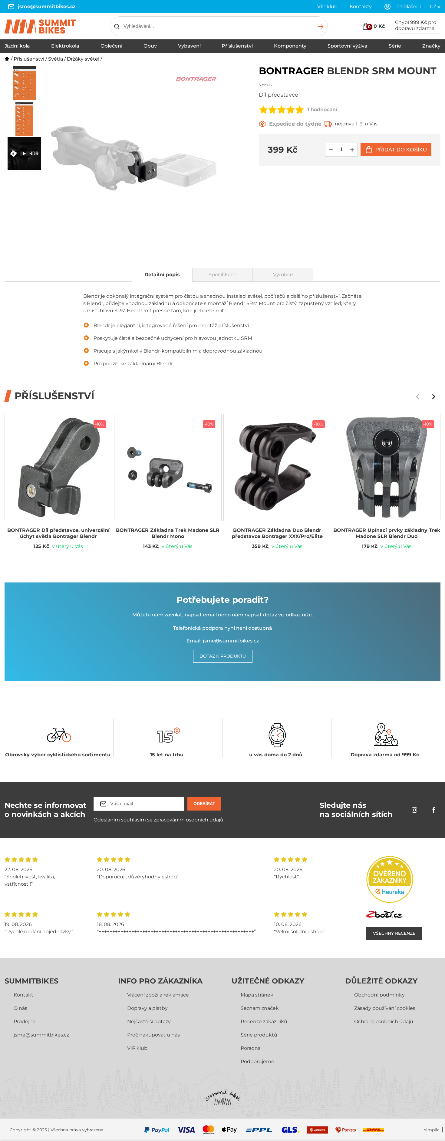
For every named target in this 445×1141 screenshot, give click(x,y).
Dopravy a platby (147, 1008)
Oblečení (111, 46)
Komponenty (290, 46)
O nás (20, 1008)
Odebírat (204, 803)
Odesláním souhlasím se (158, 820)
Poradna (251, 1048)
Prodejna (24, 1021)
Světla (55, 59)
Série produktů (259, 1035)
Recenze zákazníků (264, 1021)
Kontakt (23, 995)
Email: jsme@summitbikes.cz (222, 641)
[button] (433, 396)
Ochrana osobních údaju (383, 1021)
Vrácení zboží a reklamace (158, 995)
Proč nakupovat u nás (153, 1035)
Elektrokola (65, 46)
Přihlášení (409, 6)
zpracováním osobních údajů (188, 820)
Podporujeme (257, 1061)
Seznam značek (260, 1008)
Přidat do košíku (401, 150)
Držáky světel (83, 59)
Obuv (150, 46)
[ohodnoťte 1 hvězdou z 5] (263, 109)
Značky (431, 46)
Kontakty (361, 6)
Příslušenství (237, 46)
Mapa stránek (257, 995)
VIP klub (327, 6)
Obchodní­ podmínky (379, 995)
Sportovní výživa (348, 46)
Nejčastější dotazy (149, 1021)
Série (395, 46)
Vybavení (189, 46)
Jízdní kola (17, 46)
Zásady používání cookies (384, 1008)
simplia (432, 1130)
